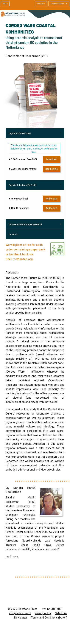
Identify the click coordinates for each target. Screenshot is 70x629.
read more (12, 557)
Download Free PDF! (23, 159)
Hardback (19, 208)
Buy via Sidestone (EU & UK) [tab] (22, 185)
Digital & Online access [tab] (20, 133)
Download (51, 159)
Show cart (41, 3)
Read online (51, 169)
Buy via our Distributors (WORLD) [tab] (25, 224)
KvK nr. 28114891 (52, 609)
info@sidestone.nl (20, 613)
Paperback (18, 198)
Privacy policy (43, 613)
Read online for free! (23, 169)
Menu (5, 3)
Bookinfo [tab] (13, 234)
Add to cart (51, 198)
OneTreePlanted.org (19, 259)
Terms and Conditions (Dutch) (49, 618)
